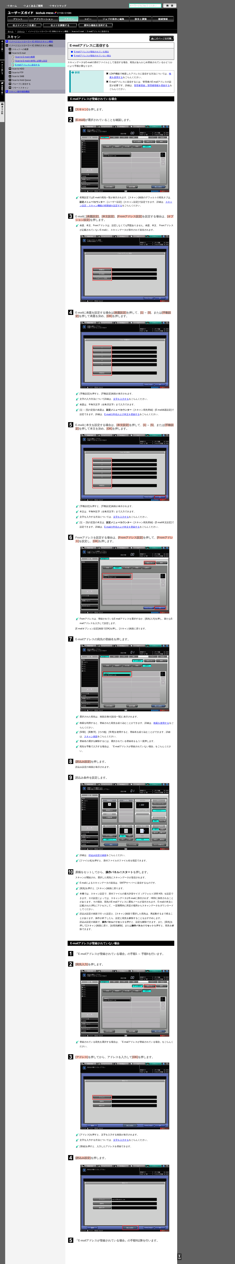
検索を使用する (161, 723)
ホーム (12, 6)
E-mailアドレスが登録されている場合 (91, 52)
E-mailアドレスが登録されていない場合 (92, 55)
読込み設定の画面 (97, 855)
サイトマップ (58, 6)
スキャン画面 (91, 736)
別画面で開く (2, 91)
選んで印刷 (2, 112)
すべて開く (2, 49)
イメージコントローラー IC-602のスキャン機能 (31, 42)
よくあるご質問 (33, 6)
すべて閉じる (2, 70)
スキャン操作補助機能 (19, 91)
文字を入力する (121, 399)
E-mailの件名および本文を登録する (122, 414)
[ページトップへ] (179, 1256)
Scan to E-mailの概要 (25, 57)
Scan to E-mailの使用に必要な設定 (31, 61)
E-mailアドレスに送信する (27, 65)
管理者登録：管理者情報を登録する (152, 85)
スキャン (21, 31)
